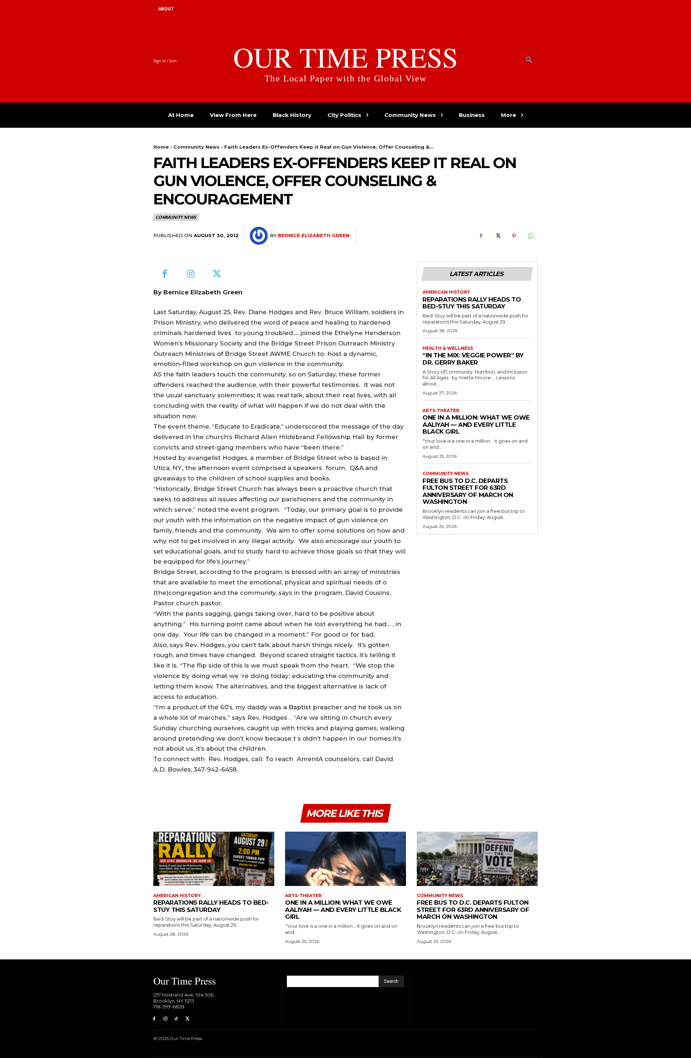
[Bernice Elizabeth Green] (260, 236)
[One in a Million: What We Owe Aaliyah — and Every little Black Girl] (345, 859)
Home (161, 147)
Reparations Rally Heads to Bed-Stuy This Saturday (472, 303)
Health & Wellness (448, 348)
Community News (196, 147)
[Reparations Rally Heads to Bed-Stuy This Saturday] (213, 859)
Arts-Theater (441, 410)
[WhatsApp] (530, 236)
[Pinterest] (514, 236)
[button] (529, 60)
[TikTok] (176, 1019)
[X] (497, 236)
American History (446, 292)
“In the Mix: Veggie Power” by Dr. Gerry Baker (473, 359)
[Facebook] (481, 236)
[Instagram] (191, 274)
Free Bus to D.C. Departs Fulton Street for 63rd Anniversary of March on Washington (468, 491)
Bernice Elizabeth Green (313, 235)
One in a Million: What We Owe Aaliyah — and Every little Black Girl (476, 424)
